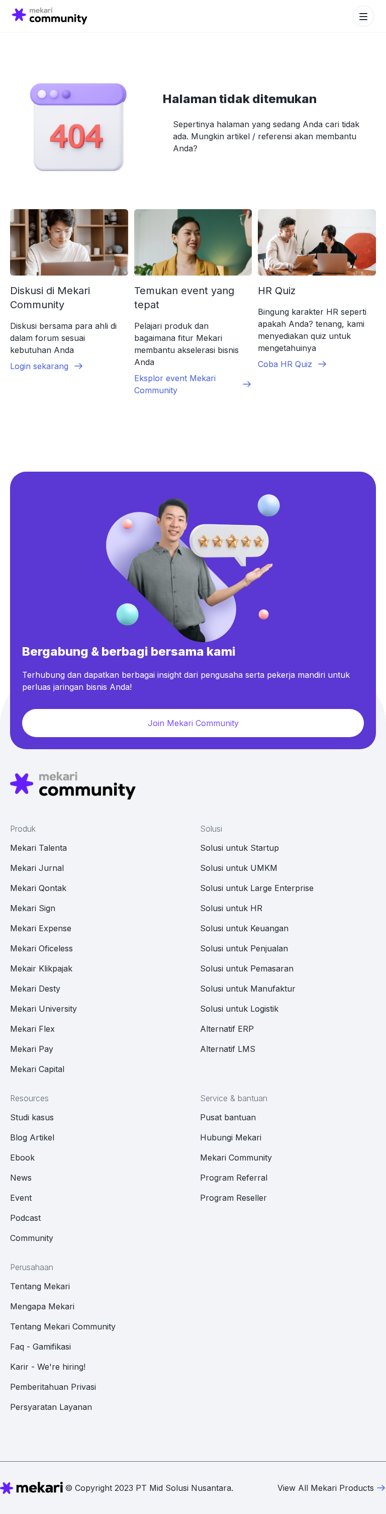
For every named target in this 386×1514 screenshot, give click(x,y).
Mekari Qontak (38, 888)
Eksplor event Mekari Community (175, 384)
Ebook (22, 1157)
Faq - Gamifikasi (40, 1347)
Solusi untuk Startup (239, 848)
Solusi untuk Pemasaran (247, 968)
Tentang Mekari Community (63, 1326)
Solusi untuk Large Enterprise (257, 888)
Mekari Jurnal (37, 868)
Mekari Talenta (38, 848)
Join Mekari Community (193, 723)
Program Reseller (233, 1198)
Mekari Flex (32, 1029)
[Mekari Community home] (49, 16)
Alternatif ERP (227, 1029)
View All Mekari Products (325, 1488)
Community (31, 1238)
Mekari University (43, 1009)
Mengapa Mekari (42, 1306)
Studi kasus (32, 1117)
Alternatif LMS (227, 1049)
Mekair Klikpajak (41, 968)
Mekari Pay (31, 1049)
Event (21, 1198)
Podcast (25, 1218)
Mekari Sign (32, 908)
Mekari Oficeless (41, 948)
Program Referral (233, 1178)
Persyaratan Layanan (51, 1407)
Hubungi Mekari (230, 1137)
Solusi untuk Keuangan (244, 928)
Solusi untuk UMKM (238, 868)
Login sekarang (39, 366)
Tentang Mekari (40, 1286)
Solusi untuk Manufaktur (248, 989)
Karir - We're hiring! (47, 1367)
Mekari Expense (40, 928)
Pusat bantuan (228, 1117)
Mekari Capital (37, 1069)
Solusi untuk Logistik (239, 1009)
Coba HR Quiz (285, 364)
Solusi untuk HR (231, 908)
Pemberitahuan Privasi (53, 1387)
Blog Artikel (32, 1137)
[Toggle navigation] (363, 16)
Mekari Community (236, 1157)
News (21, 1178)
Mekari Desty (35, 989)
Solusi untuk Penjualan (244, 948)
